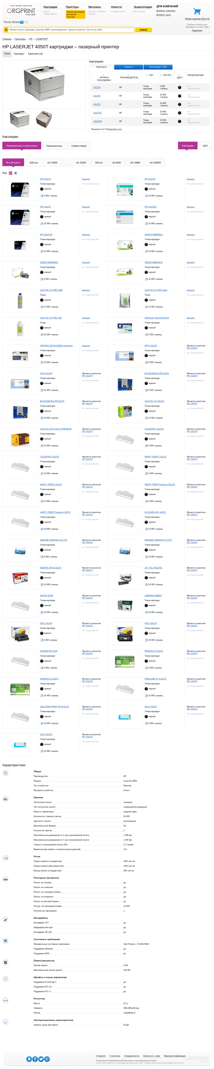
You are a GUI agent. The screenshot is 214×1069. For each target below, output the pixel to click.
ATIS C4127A (151, 346)
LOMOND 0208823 (153, 595)
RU (21, 22)
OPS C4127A (46, 623)
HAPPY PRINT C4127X (51, 484)
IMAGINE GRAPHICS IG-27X (158, 540)
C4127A (96, 87)
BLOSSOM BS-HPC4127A (157, 373)
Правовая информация (174, 1056)
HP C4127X (45, 207)
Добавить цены (164, 15)
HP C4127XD (46, 234)
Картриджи (50, 7)
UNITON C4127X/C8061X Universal (56, 346)
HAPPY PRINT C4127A (155, 457)
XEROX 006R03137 (154, 262)
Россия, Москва (11, 22)
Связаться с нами (151, 1056)
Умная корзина (197, 18)
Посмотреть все (114, 129)
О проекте (101, 1056)
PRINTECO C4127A (154, 651)
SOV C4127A (151, 707)
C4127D (96, 96)
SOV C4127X (46, 734)
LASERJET (42, 39)
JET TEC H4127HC (153, 568)
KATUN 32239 (46, 595)
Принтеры (72, 7)
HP (30, 39)
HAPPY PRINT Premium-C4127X (55, 512)
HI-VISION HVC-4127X (155, 512)
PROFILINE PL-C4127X (155, 679)
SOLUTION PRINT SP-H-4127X (54, 707)
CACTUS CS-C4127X (154, 401)
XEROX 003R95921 (154, 234)
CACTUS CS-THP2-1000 (51, 290)
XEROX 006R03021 (49, 262)
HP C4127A (45, 179)
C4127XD (97, 121)
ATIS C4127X (46, 373)
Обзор (7, 53)
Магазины (95, 7)
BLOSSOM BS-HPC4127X (52, 401)
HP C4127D (150, 179)
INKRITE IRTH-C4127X (50, 568)
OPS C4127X (151, 623)
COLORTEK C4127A (154, 429)
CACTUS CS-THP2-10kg (156, 290)
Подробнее (197, 30)
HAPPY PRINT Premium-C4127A (160, 484)
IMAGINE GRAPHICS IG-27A (53, 540)
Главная (6, 39)
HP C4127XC (151, 207)
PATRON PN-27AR (48, 651)
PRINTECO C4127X (49, 679)
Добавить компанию (166, 11)
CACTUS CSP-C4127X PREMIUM (55, 429)
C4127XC (97, 113)
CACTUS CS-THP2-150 (51, 318)
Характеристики (35, 53)
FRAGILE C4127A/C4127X (157, 318)
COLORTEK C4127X (49, 457)
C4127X (96, 104)
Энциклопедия (143, 7)
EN (26, 22)
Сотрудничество (131, 1056)
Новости (116, 7)
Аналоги (86, 179)
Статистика (115, 1056)
